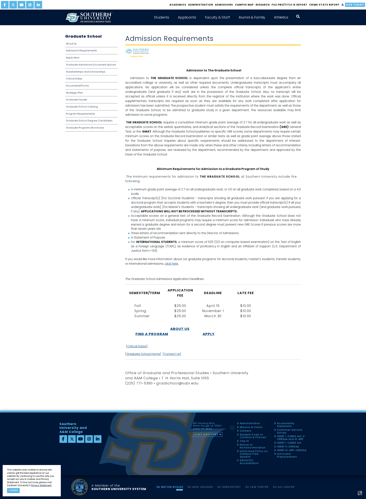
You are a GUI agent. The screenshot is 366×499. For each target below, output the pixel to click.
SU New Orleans (200, 487)
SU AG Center (284, 487)
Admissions (224, 4)
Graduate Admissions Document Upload (91, 64)
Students (161, 17)
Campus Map (244, 4)
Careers (245, 430)
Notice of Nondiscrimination (253, 446)
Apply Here (72, 57)
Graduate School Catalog (82, 106)
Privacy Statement (41, 485)
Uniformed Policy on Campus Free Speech (254, 454)
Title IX (244, 441)
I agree (13, 490)
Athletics (281, 17)
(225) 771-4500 (202, 429)
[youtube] (21, 5)
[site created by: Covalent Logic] (351, 494)
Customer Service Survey (289, 431)
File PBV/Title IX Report (289, 4)
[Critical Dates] (137, 346)
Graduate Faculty (76, 99)
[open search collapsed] (298, 16)
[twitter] (13, 5)
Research (263, 4)
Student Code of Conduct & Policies (253, 436)
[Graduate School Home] (143, 354)
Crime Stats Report (324, 4)
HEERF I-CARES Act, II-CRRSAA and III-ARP (291, 438)
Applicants (187, 17)
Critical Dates (74, 78)
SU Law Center (257, 487)
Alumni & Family (252, 17)
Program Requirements (80, 113)
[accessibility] (343, 4)
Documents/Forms (77, 85)
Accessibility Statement (286, 425)
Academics (177, 4)
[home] (89, 17)
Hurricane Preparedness (287, 455)
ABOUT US (179, 328)
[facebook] (5, 5)
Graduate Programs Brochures (85, 127)
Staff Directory (206, 434)
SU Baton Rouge (170, 487)
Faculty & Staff (217, 17)
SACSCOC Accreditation (249, 462)
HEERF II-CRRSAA (288, 446)
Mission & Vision (251, 427)
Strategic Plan (74, 92)
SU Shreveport (229, 487)
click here (171, 264)
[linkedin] (38, 5)
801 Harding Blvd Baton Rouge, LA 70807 (207, 424)
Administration (200, 4)
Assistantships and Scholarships (85, 71)
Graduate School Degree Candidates (89, 120)
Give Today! (355, 4)
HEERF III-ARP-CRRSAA (291, 450)
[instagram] (30, 5)
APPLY (209, 334)
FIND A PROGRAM (152, 334)
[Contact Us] (172, 354)
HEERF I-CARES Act (289, 443)
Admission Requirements (81, 50)
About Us (71, 43)
